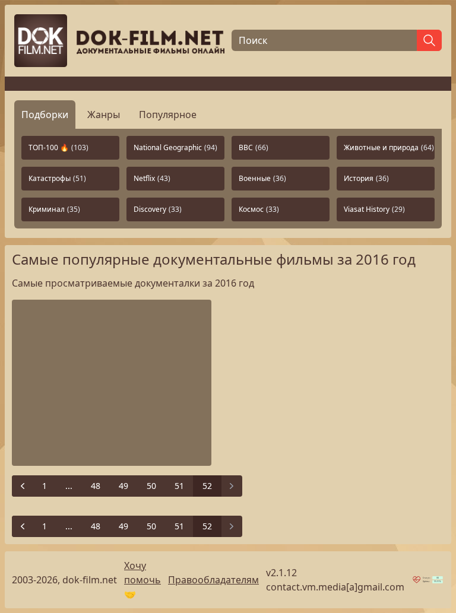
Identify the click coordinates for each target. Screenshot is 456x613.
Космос (259, 209)
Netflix (152, 178)
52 (207, 485)
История (366, 178)
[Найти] (429, 40)
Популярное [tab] (168, 114)
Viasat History (374, 209)
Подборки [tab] (44, 114)
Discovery (158, 209)
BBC (253, 147)
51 (179, 485)
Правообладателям (213, 579)
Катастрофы (57, 178)
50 (151, 485)
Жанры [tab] (103, 114)
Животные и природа (389, 147)
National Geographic (175, 147)
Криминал (54, 209)
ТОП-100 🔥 (58, 147)
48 (95, 485)
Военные (262, 178)
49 (123, 485)
